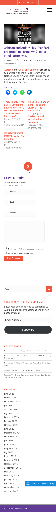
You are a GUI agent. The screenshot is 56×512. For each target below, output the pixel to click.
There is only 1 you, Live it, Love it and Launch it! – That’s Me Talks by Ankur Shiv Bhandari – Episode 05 (14, 109)
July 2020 (8, 452)
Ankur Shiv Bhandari (28, 69)
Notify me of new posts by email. (21, 254)
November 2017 (12, 487)
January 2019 (10, 479)
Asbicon (8, 69)
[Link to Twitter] (20, 2)
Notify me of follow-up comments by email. (25, 249)
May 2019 (9, 471)
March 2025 (10, 397)
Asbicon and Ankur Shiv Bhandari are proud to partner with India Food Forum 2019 (26, 52)
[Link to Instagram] (32, 2)
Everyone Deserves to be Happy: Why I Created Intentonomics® (25, 351)
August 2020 (10, 448)
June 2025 (9, 393)
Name (13, 191)
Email (12, 202)
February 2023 (11, 417)
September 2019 (12, 467)
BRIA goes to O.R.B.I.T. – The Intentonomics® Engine (22, 370)
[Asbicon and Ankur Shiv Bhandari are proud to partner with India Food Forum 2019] (24, 34)
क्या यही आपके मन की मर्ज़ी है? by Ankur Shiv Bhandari (14, 136)
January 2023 (10, 420)
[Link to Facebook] (24, 2)
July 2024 (8, 405)
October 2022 (11, 424)
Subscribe (28, 329)
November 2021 (12, 436)
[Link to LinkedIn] (28, 2)
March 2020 (10, 456)
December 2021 (12, 432)
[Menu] (48, 9)
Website (13, 212)
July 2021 (8, 440)
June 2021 (9, 444)
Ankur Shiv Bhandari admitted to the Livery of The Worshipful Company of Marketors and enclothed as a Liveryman (38, 112)
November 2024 (12, 401)
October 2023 (11, 409)
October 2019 (11, 463)
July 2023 (8, 413)
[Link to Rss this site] (36, 2)
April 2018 (9, 483)
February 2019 (11, 475)
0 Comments (23, 60)
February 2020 (11, 459)
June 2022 (9, 428)
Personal (35, 60)
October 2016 (11, 491)
